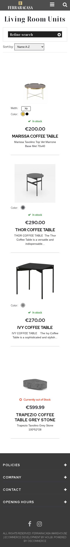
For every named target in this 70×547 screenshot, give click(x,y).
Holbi (49, 537)
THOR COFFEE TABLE (35, 229)
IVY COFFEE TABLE (35, 327)
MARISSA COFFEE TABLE (35, 136)
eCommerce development (22, 537)
